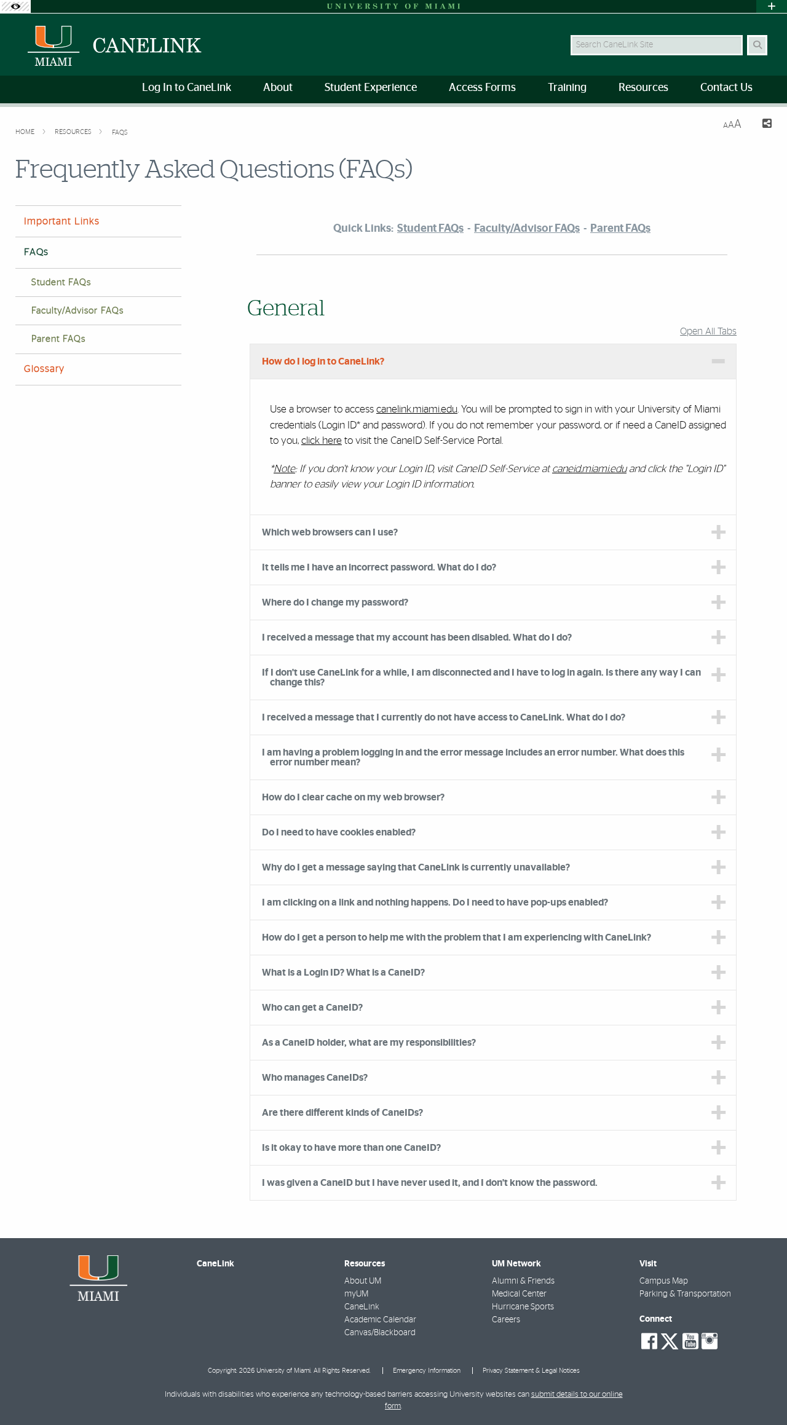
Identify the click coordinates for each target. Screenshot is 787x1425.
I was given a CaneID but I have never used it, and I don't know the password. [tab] (430, 1183)
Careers (506, 1320)
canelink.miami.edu (416, 409)
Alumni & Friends (523, 1281)
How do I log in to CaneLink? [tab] (323, 361)
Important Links (62, 221)
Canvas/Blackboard (380, 1332)
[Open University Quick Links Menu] (771, 6)
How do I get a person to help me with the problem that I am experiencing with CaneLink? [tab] (456, 937)
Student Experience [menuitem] (371, 87)
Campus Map (663, 1281)
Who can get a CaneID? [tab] (312, 1007)
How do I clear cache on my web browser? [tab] (353, 797)
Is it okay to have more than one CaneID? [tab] (351, 1148)
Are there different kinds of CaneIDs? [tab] (342, 1113)
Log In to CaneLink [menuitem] (186, 87)
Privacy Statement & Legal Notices (531, 1370)
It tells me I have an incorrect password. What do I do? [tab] (379, 567)
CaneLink (361, 1307)
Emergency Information (427, 1370)
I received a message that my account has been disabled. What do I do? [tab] (417, 637)
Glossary (44, 369)
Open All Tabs (708, 331)
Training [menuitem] (567, 87)
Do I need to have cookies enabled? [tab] (339, 832)
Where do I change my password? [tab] (335, 602)
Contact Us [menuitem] (726, 87)
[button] (760, 1390)
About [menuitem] (278, 87)
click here (321, 440)
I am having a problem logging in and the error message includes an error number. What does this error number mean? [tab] (473, 757)
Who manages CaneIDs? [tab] (315, 1078)
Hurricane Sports (523, 1307)
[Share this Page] (761, 125)
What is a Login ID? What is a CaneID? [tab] (343, 972)
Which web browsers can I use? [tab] (330, 532)
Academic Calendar (380, 1320)
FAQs (120, 132)
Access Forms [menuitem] (482, 87)
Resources (74, 131)
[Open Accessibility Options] (15, 6)
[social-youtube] (690, 1341)
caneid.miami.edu (589, 469)
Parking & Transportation (685, 1294)
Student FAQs (61, 282)
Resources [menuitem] (643, 87)
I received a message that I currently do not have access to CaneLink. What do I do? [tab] (443, 717)
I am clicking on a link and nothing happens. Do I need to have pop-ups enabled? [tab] (435, 902)
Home (25, 131)
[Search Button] (757, 45)
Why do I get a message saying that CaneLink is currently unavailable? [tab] (416, 867)
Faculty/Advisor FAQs (77, 310)
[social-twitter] (669, 1340)
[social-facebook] (649, 1341)
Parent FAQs (58, 339)
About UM (362, 1281)
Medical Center (519, 1294)
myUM (356, 1294)
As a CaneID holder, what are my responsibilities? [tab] (369, 1043)
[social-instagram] (710, 1341)
